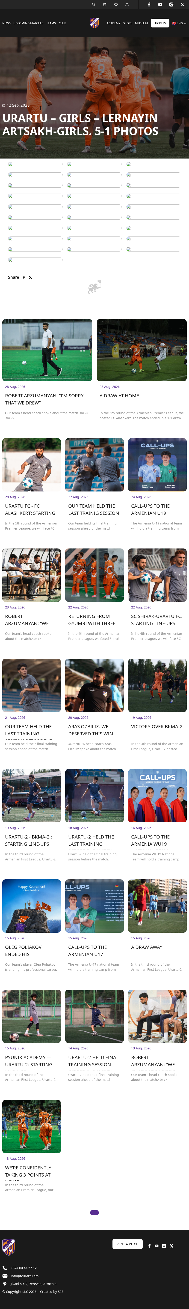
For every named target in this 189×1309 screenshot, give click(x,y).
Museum (141, 23)
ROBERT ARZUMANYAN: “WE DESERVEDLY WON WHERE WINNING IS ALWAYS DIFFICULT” (27, 621)
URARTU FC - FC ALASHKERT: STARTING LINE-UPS (30, 511)
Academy (113, 23)
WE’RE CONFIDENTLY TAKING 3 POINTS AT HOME (28, 1172)
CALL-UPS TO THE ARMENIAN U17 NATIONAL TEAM (87, 952)
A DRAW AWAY (146, 947)
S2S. (61, 1291)
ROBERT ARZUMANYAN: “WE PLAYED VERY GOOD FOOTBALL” (153, 1062)
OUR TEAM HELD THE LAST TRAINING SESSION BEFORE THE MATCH (28, 731)
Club (62, 23)
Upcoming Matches (28, 23)
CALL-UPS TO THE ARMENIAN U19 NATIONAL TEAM (150, 511)
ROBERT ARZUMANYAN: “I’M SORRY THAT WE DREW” (44, 399)
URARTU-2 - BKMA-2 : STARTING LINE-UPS (28, 840)
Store (127, 23)
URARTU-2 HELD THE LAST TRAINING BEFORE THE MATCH (91, 841)
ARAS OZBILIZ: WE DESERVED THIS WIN (90, 730)
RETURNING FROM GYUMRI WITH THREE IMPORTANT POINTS (91, 621)
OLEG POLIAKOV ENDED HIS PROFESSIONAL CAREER (31, 952)
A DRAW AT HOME (119, 395)
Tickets (160, 23)
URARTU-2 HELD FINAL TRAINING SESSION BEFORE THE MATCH (93, 1062)
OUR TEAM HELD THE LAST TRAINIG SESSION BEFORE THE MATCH (93, 511)
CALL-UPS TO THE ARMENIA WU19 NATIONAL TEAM (150, 841)
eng (180, 23)
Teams (51, 23)
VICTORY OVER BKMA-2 (157, 726)
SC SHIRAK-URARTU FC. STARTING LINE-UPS (157, 619)
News (6, 23)
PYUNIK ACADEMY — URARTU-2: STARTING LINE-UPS (29, 1062)
